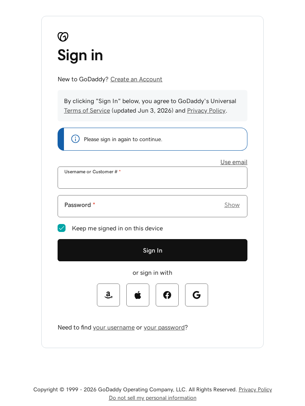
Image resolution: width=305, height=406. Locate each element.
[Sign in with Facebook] (167, 294)
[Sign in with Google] (196, 294)
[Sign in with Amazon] (108, 294)
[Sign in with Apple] (137, 294)
